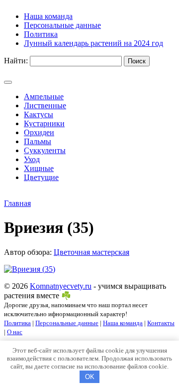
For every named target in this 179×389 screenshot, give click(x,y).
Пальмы (37, 141)
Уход (32, 159)
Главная (17, 203)
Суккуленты (45, 150)
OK (89, 377)
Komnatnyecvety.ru (60, 286)
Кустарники (44, 123)
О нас (14, 332)
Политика (17, 323)
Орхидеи (39, 132)
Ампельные (44, 96)
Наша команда (123, 323)
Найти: (16, 60)
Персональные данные (66, 323)
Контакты (161, 323)
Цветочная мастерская (91, 252)
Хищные (39, 168)
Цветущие (41, 177)
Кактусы (38, 114)
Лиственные (45, 105)
